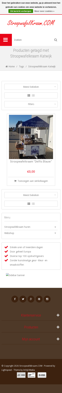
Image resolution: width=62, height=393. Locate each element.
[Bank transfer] (42, 375)
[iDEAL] (21, 375)
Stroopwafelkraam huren (17, 227)
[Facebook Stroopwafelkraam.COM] (14, 299)
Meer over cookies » (44, 11)
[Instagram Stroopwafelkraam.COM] (47, 299)
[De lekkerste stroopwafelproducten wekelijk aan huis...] (31, 24)
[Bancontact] (31, 375)
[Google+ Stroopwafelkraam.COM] (31, 299)
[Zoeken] (55, 40)
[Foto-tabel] (29, 95)
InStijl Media (29, 370)
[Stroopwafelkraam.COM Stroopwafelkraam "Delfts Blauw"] (31, 137)
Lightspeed (7, 370)
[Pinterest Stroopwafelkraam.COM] (39, 299)
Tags (21, 66)
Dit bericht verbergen (20, 11)
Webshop (9, 233)
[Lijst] (33, 95)
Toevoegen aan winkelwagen (33, 181)
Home (11, 66)
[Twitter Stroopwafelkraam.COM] (22, 299)
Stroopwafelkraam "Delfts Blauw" (31, 161)
